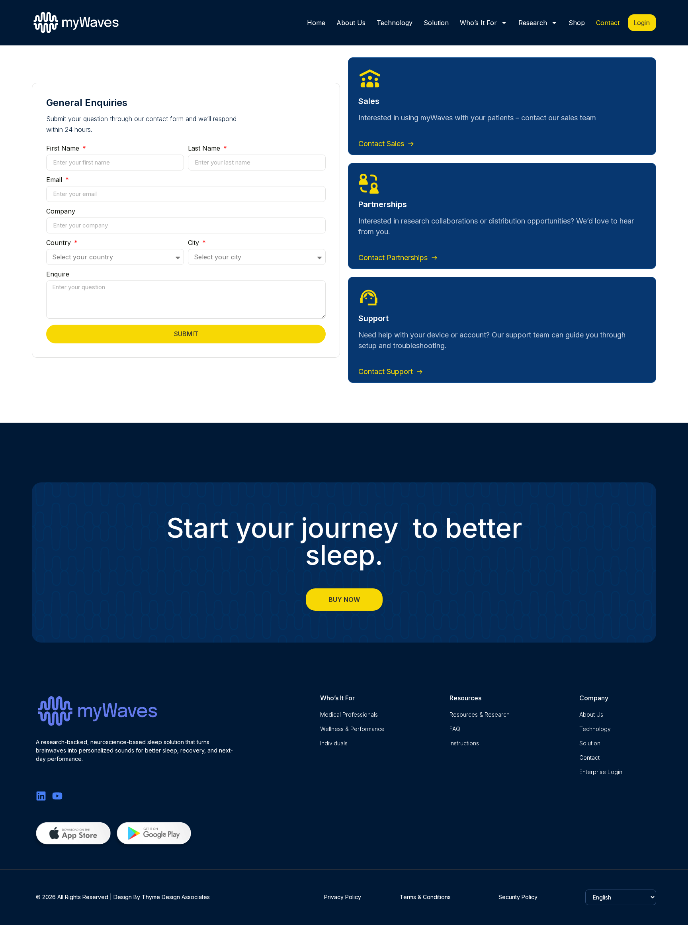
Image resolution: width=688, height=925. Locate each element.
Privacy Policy (342, 897)
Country (59, 243)
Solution (436, 23)
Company (60, 211)
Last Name (205, 148)
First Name (63, 148)
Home (316, 23)
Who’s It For (478, 23)
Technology (394, 23)
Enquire (57, 274)
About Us (351, 23)
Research (532, 23)
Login (641, 23)
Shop (577, 23)
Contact (608, 23)
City (194, 243)
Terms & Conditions (425, 897)
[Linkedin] (41, 796)
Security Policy (518, 897)
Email (55, 180)
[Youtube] (57, 796)
